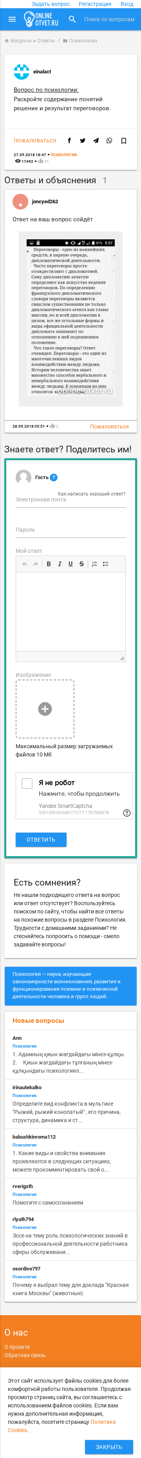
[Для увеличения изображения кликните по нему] (71, 394)
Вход (127, 4)
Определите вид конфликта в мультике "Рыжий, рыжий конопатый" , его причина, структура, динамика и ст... (67, 1112)
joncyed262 (45, 201)
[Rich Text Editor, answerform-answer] (70, 611)
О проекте (17, 1347)
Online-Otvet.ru (41, 19)
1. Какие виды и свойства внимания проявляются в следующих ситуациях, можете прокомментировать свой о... (62, 1161)
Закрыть (109, 1447)
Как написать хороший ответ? (92, 494)
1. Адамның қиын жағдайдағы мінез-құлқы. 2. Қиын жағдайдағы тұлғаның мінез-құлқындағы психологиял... (69, 1062)
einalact (42, 72)
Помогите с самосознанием (48, 1202)
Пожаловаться (35, 141)
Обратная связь (25, 1355)
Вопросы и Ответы (29, 41)
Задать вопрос (51, 4)
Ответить (41, 840)
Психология (80, 41)
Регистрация (95, 4)
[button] (24, 564)
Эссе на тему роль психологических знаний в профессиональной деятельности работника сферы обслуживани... (70, 1243)
